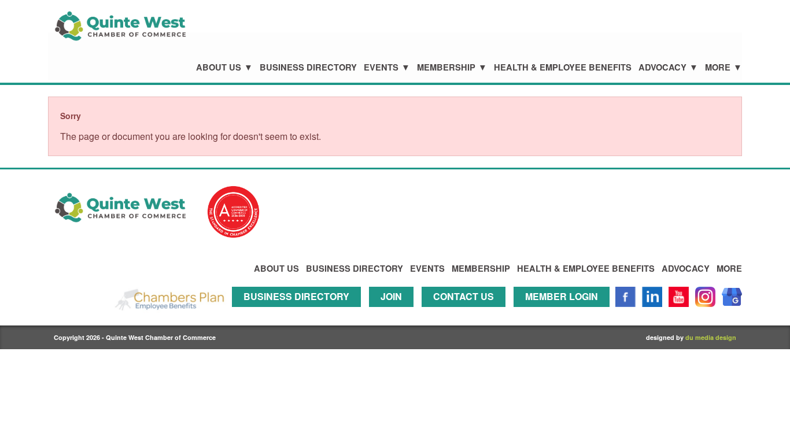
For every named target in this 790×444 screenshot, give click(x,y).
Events (381, 67)
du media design (710, 337)
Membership (446, 67)
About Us (218, 67)
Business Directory (308, 67)
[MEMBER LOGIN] (564, 312)
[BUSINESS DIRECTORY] (299, 312)
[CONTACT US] (466, 312)
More (717, 67)
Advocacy (662, 67)
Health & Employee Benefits (563, 67)
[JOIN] (394, 312)
